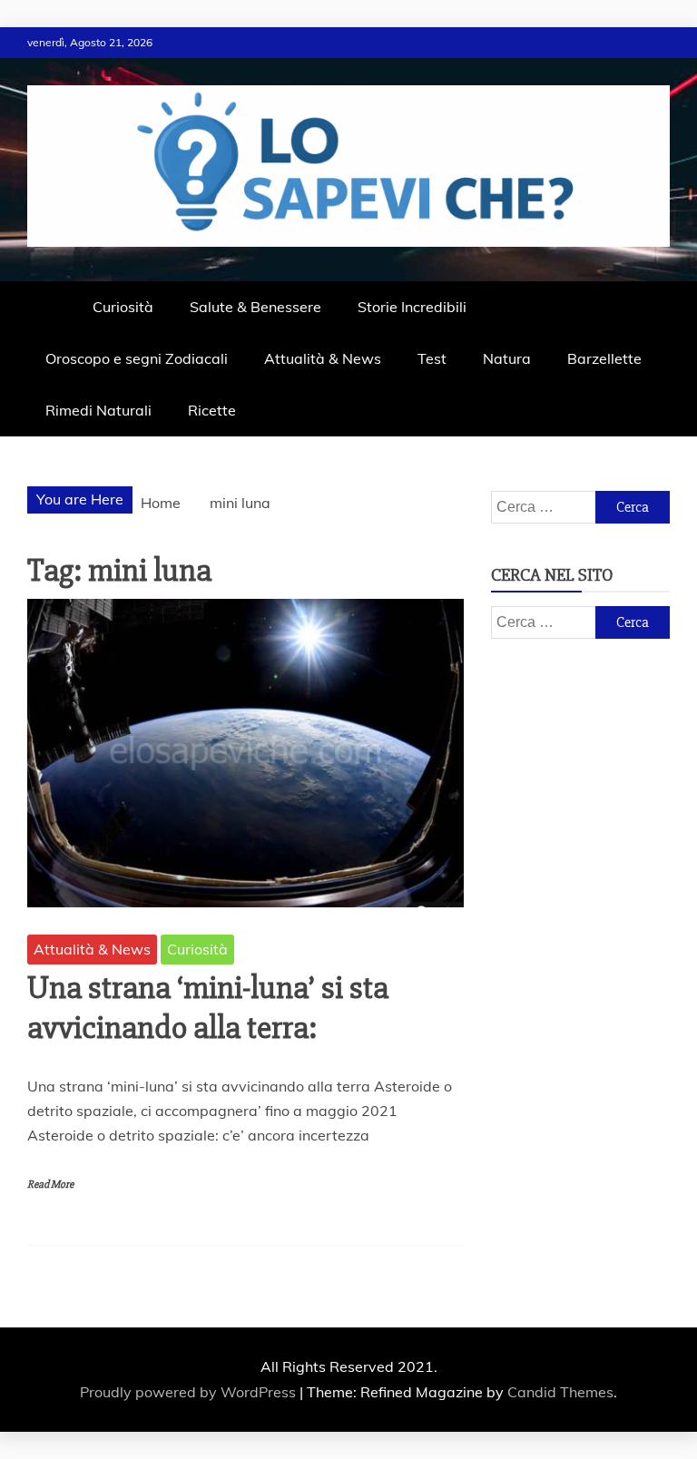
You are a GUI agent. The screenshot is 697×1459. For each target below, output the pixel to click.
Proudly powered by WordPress (189, 1392)
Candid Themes (560, 1392)
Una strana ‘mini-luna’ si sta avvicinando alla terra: (207, 1007)
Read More (50, 1184)
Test (432, 358)
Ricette (212, 410)
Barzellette (604, 358)
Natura (507, 358)
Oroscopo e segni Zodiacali (136, 358)
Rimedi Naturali (98, 410)
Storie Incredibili (412, 307)
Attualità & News (322, 358)
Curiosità (123, 307)
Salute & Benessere (255, 307)
